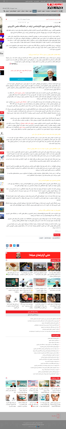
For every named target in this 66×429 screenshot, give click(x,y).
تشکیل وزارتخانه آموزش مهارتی (53, 338)
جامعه (34, 11)
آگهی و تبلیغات (42, 1)
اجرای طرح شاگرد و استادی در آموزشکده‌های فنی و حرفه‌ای (48, 371)
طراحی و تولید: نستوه (32, 426)
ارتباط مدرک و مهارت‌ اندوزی (54, 342)
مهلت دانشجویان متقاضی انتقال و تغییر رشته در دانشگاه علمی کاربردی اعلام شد (45, 367)
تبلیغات (58, 417)
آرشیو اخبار (53, 11)
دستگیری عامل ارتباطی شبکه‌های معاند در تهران (50, 323)
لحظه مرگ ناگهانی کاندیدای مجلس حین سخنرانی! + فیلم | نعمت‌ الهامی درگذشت (44, 319)
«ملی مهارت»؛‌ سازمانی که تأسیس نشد (52, 361)
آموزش (47, 19)
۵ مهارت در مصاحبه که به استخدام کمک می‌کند (50, 369)
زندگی (23, 11)
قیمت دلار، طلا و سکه (55, 416)
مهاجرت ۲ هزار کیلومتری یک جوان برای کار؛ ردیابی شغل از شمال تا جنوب (46, 374)
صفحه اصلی (58, 19)
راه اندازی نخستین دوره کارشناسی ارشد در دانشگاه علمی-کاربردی (34, 26)
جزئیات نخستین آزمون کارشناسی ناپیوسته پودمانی (50, 357)
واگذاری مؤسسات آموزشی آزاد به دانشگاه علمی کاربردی (49, 359)
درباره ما (58, 414)
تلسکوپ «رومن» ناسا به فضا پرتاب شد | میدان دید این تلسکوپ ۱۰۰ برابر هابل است (44, 331)
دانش (18, 11)
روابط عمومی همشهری (29, 1)
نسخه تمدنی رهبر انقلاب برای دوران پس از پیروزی (50, 327)
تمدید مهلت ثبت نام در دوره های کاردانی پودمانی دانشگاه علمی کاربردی (46, 348)
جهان (43, 11)
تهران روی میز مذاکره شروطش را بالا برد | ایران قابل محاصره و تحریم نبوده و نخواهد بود (43, 321)
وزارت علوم (22, 127)
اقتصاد (39, 11)
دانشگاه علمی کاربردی (21, 102)
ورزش (7, 11)
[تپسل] (10, 64)
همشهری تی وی (36, 1)
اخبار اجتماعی (52, 19)
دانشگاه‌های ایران (56, 238)
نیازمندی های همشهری (50, 1)
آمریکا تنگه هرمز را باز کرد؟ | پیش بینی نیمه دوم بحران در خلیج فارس (46, 325)
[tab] (33, 311)
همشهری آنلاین (54, 6)
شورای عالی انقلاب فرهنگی (27, 123)
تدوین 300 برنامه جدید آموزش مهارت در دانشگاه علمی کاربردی (48, 344)
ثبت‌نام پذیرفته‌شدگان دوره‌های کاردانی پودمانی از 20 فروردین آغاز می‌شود (46, 351)
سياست (48, 11)
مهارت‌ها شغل (48, 238)
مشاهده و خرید (21, 79)
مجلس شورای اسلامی (19, 93)
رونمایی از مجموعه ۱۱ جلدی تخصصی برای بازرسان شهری (46, 15)
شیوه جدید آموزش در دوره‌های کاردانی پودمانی (51, 355)
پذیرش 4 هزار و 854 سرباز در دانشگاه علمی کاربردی (50, 363)
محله (27, 11)
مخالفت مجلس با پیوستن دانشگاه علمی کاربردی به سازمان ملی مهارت (46, 353)
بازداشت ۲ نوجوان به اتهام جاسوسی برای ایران (50, 329)
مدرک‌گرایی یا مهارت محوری (54, 340)
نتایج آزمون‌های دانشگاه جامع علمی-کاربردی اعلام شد (49, 346)
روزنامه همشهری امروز (59, 1)
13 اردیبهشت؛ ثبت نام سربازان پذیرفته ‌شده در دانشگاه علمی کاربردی (46, 365)
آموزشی (41, 238)
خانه (60, 11)
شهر (31, 11)
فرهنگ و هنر (13, 11)
